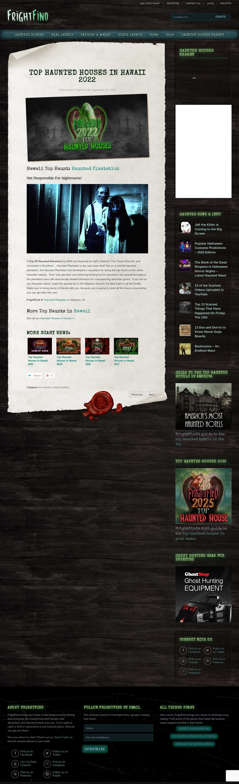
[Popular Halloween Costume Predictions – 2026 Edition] (185, 250)
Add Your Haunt (150, 3)
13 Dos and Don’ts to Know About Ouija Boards (210, 332)
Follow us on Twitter (218, 650)
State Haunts (130, 35)
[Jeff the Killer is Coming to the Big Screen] (185, 232)
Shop (170, 35)
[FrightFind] (42, 16)
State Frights (61, 737)
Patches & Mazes (96, 35)
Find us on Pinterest (219, 660)
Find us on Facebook (194, 650)
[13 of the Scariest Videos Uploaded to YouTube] (185, 292)
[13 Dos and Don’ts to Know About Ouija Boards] (185, 334)
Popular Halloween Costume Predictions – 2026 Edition (210, 248)
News (154, 35)
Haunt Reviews (61, 387)
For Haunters (45, 387)
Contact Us (193, 3)
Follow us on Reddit (60, 774)
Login (210, 3)
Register (225, 3)
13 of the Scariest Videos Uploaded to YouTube (209, 290)
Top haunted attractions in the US (194, 736)
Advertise (173, 3)
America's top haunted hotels (194, 744)
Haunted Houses (29, 35)
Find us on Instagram (194, 671)
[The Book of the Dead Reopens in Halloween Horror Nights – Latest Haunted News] (185, 269)
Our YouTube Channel (28, 763)
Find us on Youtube (194, 660)
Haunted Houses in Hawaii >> (57, 318)
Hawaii (82, 311)
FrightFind (81, 89)
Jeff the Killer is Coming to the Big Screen (208, 229)
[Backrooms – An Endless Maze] (185, 353)
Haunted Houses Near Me (194, 729)
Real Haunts (62, 35)
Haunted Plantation (95, 168)
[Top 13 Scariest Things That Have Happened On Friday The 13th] (185, 311)
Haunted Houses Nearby (203, 35)
